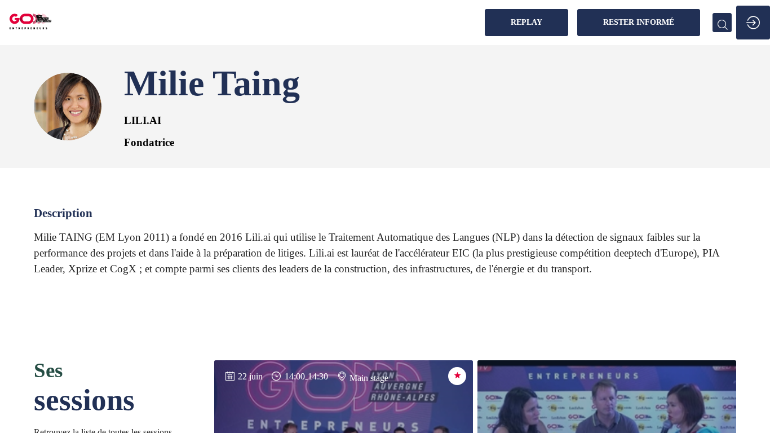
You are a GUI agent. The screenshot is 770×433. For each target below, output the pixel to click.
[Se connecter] (753, 22)
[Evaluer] (457, 376)
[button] (526, 22)
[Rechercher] (722, 22)
